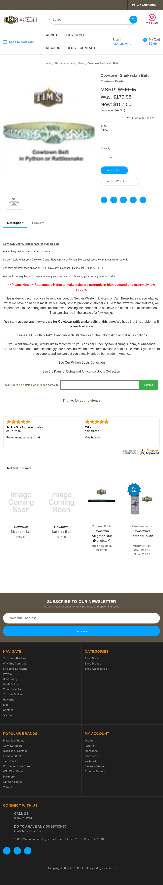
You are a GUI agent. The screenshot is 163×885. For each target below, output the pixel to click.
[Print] (123, 200)
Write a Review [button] (144, 117)
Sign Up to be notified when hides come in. (32, 384)
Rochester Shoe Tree (16, 766)
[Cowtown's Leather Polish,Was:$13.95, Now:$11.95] (142, 502)
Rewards (54, 48)
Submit (148, 384)
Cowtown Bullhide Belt (61, 529)
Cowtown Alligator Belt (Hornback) (102, 535)
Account (121, 42)
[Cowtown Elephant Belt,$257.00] (21, 502)
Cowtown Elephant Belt (21, 529)
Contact (87, 48)
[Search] (133, 20)
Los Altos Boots (12, 756)
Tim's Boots (10, 761)
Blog (71, 48)
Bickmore (9, 776)
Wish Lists (152, 23)
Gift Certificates (146, 4)
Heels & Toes (11, 684)
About (52, 35)
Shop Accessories (96, 668)
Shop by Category (21, 41)
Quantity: (106, 148)
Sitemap (8, 715)
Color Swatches (13, 689)
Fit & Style (76, 35)
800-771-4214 (23, 818)
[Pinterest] (143, 200)
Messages (91, 750)
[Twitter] (133, 200)
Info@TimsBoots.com (27, 831)
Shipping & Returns (15, 668)
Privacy (7, 673)
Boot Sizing (10, 679)
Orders (89, 740)
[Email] (113, 200)
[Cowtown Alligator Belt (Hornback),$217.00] (102, 502)
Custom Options (13, 694)
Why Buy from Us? (14, 663)
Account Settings (95, 771)
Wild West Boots (13, 771)
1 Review (38, 222)
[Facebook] (104, 200)
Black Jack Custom (15, 750)
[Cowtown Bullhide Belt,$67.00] (61, 502)
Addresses (91, 756)
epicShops (108, 868)
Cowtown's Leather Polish (142, 533)
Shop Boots (92, 658)
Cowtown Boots (12, 745)
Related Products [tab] (19, 468)
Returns (90, 745)
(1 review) (127, 117)
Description (15, 222)
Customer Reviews (15, 658)
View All (8, 786)
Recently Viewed (95, 766)
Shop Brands (93, 663)
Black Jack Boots (13, 740)
